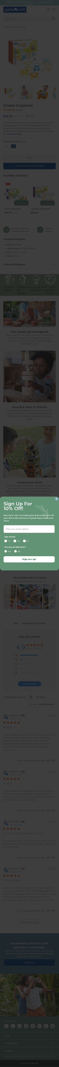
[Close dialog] (56, 499)
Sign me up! (29, 559)
